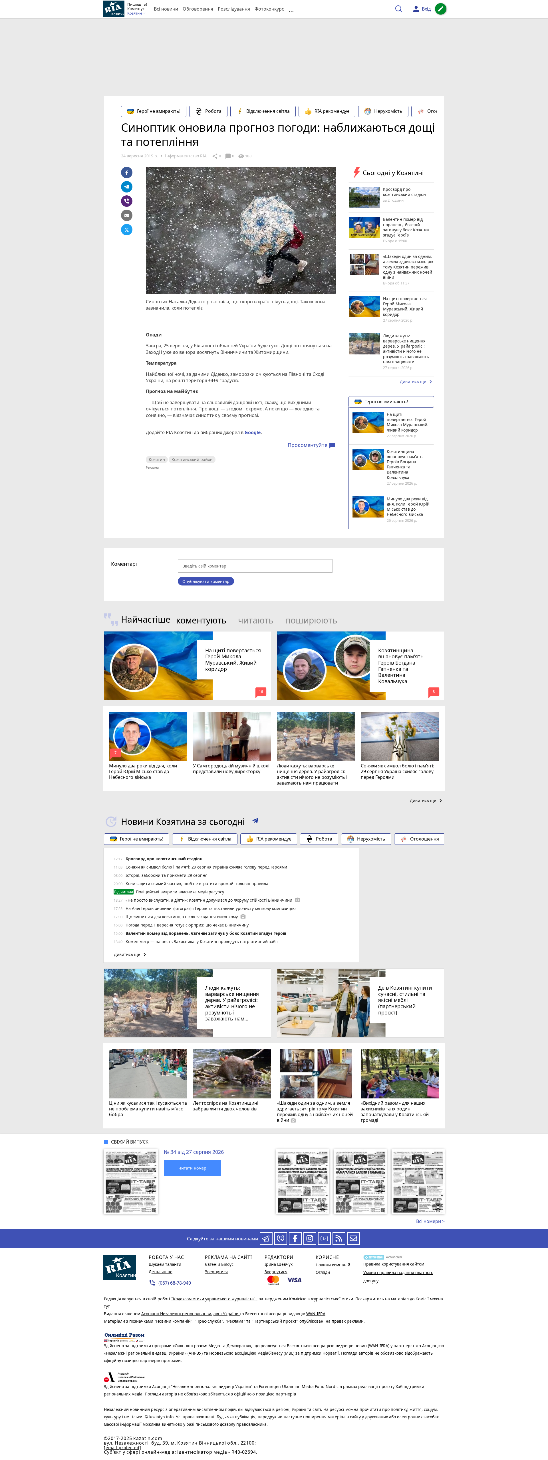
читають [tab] (256, 620)
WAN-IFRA (315, 1313)
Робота (213, 111)
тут (107, 1306)
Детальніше (160, 1271)
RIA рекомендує (332, 111)
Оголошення (441, 111)
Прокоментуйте (312, 445)
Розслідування (234, 9)
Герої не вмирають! (158, 111)
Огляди (323, 1272)
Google (253, 432)
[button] (255, 821)
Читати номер (192, 1168)
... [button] (291, 9)
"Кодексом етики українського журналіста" (214, 1298)
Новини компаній (333, 1265)
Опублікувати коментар (205, 581)
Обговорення (198, 9)
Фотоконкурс (269, 9)
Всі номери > (430, 1221)
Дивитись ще (417, 381)
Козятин (157, 459)
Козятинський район (192, 459)
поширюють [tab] (311, 620)
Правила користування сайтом (393, 1264)
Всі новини (166, 9)
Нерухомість (388, 111)
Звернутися (216, 1271)
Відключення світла (268, 111)
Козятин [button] (135, 13)
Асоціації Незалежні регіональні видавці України (190, 1313)
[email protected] (122, 1447)
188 (244, 156)
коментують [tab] (201, 620)
